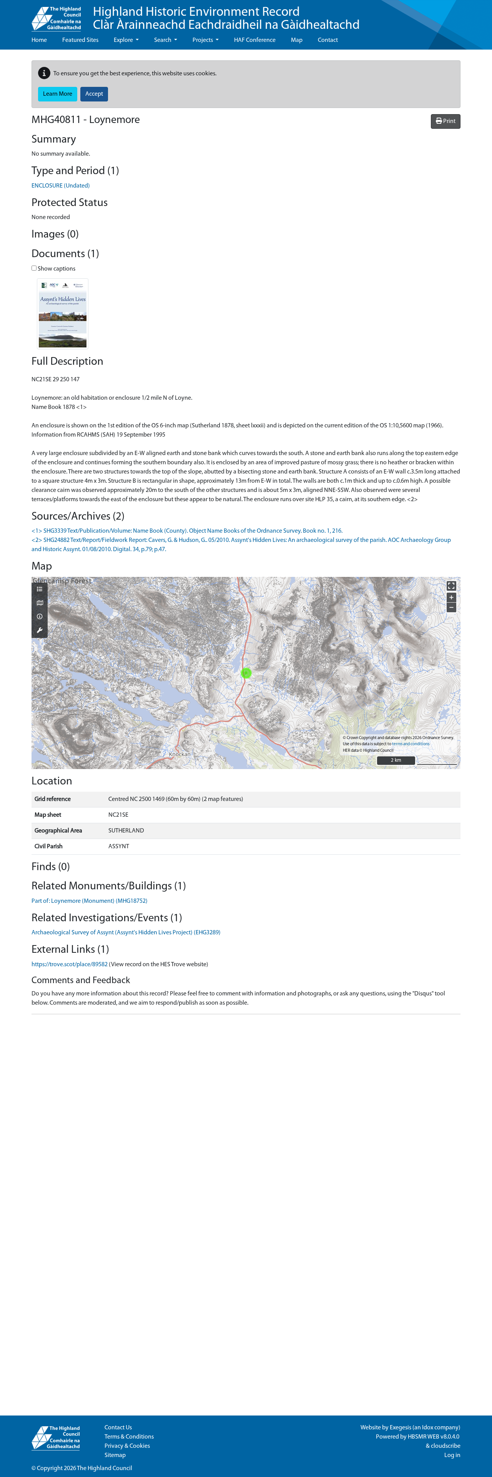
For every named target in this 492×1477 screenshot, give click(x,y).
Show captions (56, 269)
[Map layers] (39, 590)
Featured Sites (80, 40)
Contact (328, 40)
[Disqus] (246, 1116)
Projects (203, 40)
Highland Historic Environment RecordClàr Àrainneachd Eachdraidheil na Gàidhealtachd (226, 19)
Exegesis (400, 1428)
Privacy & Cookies (127, 1446)
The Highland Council (104, 1468)
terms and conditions (410, 744)
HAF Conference (255, 40)
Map (297, 40)
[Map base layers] (39, 604)
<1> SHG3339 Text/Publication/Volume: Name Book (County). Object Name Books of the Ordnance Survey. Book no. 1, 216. (187, 531)
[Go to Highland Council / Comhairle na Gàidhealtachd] (56, 16)
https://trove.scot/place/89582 (70, 965)
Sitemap (115, 1455)
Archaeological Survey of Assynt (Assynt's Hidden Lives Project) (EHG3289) (126, 933)
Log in (452, 1455)
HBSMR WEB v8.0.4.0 (434, 1437)
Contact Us (118, 1428)
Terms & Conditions (129, 1437)
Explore (124, 40)
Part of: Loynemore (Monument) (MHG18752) (90, 901)
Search (163, 40)
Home (39, 40)
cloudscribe (445, 1446)
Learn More (57, 94)
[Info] (39, 617)
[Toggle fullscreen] (451, 586)
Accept (94, 94)
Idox (427, 1428)
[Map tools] (39, 631)
